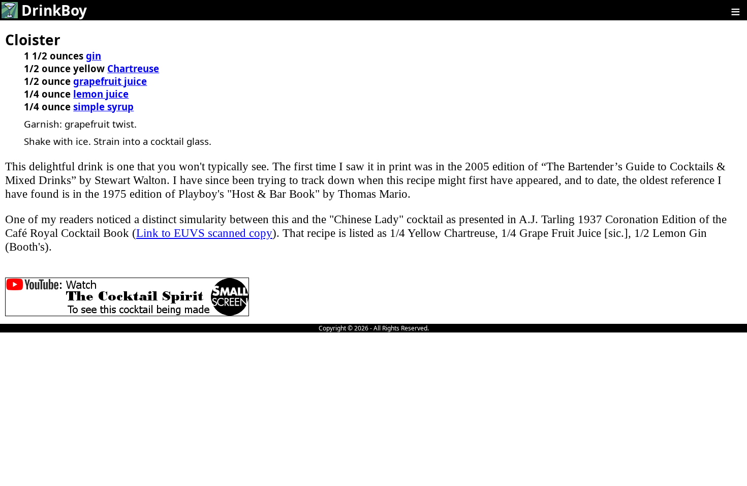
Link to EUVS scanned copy (204, 232)
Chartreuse (133, 68)
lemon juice (101, 93)
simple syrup (103, 106)
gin (93, 55)
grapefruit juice (110, 81)
